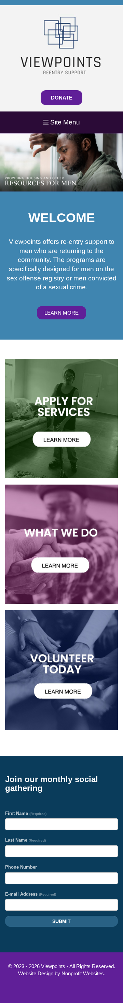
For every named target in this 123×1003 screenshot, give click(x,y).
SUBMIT (61, 921)
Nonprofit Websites (83, 973)
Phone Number (21, 867)
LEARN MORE (61, 313)
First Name (25, 813)
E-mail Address (30, 894)
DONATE (61, 98)
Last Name (25, 840)
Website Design (36, 973)
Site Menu (64, 122)
